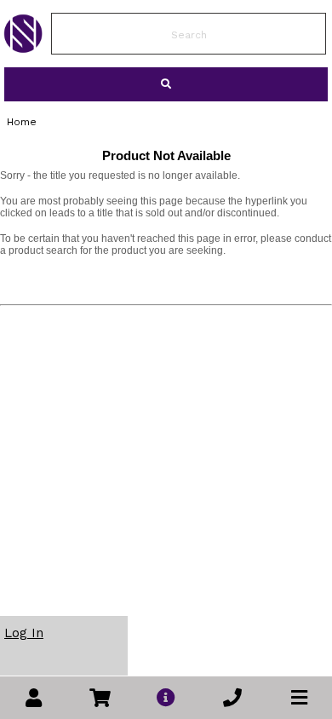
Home (22, 122)
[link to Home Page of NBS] (23, 48)
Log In (23, 633)
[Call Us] (232, 698)
